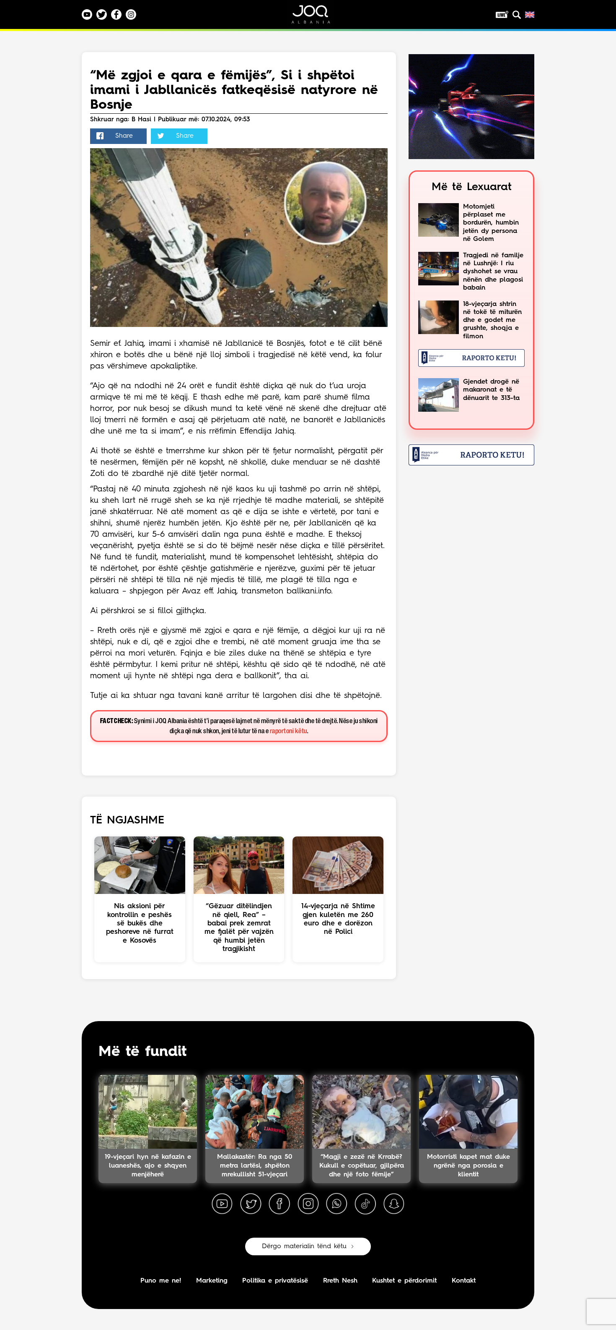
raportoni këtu (288, 731)
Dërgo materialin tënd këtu (304, 1246)
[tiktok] (365, 1204)
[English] (529, 14)
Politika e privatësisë (275, 1281)
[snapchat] (394, 1204)
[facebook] (279, 1204)
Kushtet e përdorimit (404, 1281)
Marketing (212, 1281)
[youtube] (222, 1204)
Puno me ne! (160, 1281)
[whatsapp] (336, 1204)
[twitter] (250, 1204)
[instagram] (308, 1204)
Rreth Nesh (340, 1281)
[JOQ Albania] (316, 17)
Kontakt (464, 1281)
